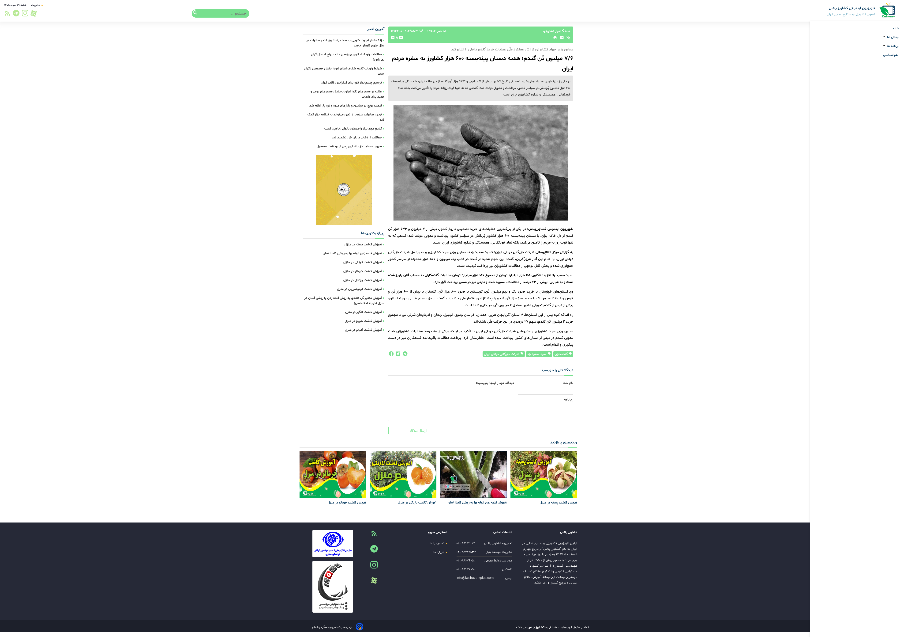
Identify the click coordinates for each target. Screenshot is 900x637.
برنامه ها (892, 46)
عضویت (36, 5)
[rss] (7, 14)
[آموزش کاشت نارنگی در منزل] (403, 474)
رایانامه (568, 399)
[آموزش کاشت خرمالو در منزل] (333, 474)
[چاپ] (554, 38)
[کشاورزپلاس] (887, 10)
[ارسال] (560, 38)
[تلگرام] (15, 14)
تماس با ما (437, 543)
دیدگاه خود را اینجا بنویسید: (495, 383)
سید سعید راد (537, 354)
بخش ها (892, 37)
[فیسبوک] (391, 355)
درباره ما (439, 552)
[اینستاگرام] (25, 14)
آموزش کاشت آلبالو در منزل (363, 330)
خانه (896, 28)
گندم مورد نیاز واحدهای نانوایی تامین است (353, 128)
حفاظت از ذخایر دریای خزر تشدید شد (357, 137)
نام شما (568, 383)
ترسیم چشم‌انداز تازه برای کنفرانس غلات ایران (351, 82)
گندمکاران (562, 354)
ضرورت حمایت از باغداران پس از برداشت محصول (349, 146)
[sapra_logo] (332, 587)
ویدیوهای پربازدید (563, 442)
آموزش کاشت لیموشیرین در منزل (359, 289)
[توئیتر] (397, 355)
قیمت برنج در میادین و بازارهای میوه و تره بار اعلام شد (345, 105)
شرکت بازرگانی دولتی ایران (502, 354)
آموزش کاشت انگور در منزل (363, 312)
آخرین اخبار (375, 29)
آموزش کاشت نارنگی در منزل (362, 262)
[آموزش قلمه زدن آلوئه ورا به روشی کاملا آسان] (473, 474)
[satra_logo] (332, 543)
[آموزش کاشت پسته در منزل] (543, 474)
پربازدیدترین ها (372, 233)
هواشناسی (891, 55)
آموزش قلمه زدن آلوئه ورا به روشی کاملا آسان (352, 253)
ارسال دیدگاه (418, 430)
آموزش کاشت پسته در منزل (363, 244)
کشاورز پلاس (535, 627)
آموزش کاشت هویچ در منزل (363, 321)
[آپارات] (33, 13)
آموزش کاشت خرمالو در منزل (362, 271)
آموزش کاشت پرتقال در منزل (362, 280)
